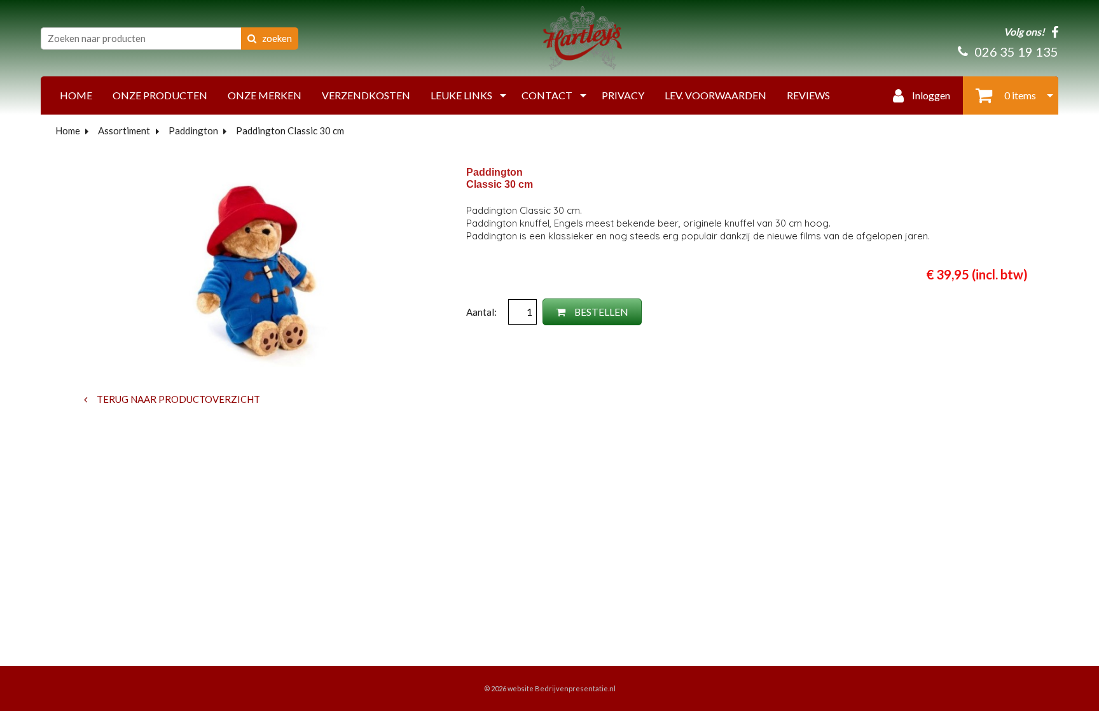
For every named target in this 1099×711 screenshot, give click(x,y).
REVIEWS (808, 95)
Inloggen (930, 95)
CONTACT (547, 95)
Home (67, 130)
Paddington (193, 130)
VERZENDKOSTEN (366, 95)
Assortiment (124, 130)
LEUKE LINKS (461, 95)
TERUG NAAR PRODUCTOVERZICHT (177, 399)
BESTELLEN (600, 312)
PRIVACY (623, 95)
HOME (76, 95)
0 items (1019, 95)
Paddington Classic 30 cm (290, 130)
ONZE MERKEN (264, 95)
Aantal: (482, 312)
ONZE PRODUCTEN (160, 95)
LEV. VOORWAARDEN (715, 95)
